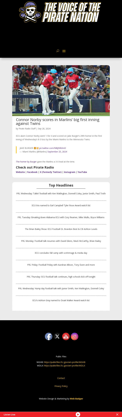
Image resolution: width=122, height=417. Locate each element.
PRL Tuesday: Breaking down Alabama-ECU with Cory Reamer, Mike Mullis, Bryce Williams (61, 217)
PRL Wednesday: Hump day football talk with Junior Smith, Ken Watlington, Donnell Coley (61, 288)
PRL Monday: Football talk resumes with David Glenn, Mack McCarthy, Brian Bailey (61, 241)
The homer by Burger (26, 161)
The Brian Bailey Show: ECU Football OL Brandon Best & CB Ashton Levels (61, 229)
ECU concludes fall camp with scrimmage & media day (61, 252)
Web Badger (76, 398)
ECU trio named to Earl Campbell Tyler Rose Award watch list (61, 205)
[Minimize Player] (117, 414)
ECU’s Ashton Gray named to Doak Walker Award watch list (61, 300)
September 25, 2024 (57, 151)
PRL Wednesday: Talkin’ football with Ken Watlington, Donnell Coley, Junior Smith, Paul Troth (61, 193)
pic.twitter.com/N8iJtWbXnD (52, 148)
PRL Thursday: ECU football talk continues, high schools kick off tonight (61, 276)
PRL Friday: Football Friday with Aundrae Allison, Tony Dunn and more (61, 264)
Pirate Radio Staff (27, 128)
